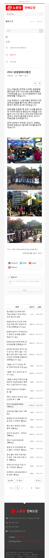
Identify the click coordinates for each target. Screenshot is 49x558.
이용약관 (19, 556)
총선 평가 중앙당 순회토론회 (16, 427)
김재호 (32, 382)
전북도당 (10, 75)
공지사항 (13, 62)
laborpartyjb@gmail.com (17, 531)
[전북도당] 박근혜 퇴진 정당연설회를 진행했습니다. (17, 343)
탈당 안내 (35, 554)
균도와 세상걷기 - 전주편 (16, 433)
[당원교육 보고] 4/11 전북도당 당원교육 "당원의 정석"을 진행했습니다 (17, 324)
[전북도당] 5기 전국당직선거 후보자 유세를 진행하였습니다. (17, 334)
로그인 (32, 21)
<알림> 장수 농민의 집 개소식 (17, 373)
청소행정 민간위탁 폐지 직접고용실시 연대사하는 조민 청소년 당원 (17, 314)
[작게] (39, 83)
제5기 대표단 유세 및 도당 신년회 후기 (17, 398)
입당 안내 (26, 554)
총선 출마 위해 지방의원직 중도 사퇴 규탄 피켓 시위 (17, 457)
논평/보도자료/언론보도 (18, 48)
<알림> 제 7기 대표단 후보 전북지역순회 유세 (16, 365)
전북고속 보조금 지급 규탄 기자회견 (16, 466)
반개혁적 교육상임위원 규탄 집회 (17, 473)
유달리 (32, 366)
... (26, 488)
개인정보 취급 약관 (31, 556)
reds (32, 314)
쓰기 (39, 480)
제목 (17, 307)
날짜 (39, 307)
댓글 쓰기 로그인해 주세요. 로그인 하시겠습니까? (24, 282)
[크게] (35, 83)
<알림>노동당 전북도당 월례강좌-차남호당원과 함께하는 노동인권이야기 (17, 382)
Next (37, 488)
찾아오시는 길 (10, 556)
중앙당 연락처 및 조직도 (13, 554)
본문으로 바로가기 (24, 2)
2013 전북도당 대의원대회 (16, 390)
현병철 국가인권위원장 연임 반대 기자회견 (17, 419)
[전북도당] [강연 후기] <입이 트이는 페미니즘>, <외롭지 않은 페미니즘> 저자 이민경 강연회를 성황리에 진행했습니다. (17, 354)
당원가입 (39, 21)
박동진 (32, 390)
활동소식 (13, 55)
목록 (11, 480)
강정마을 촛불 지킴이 (15, 411)
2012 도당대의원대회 (15, 440)
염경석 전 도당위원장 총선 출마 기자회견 (16, 448)
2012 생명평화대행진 (19, 72)
